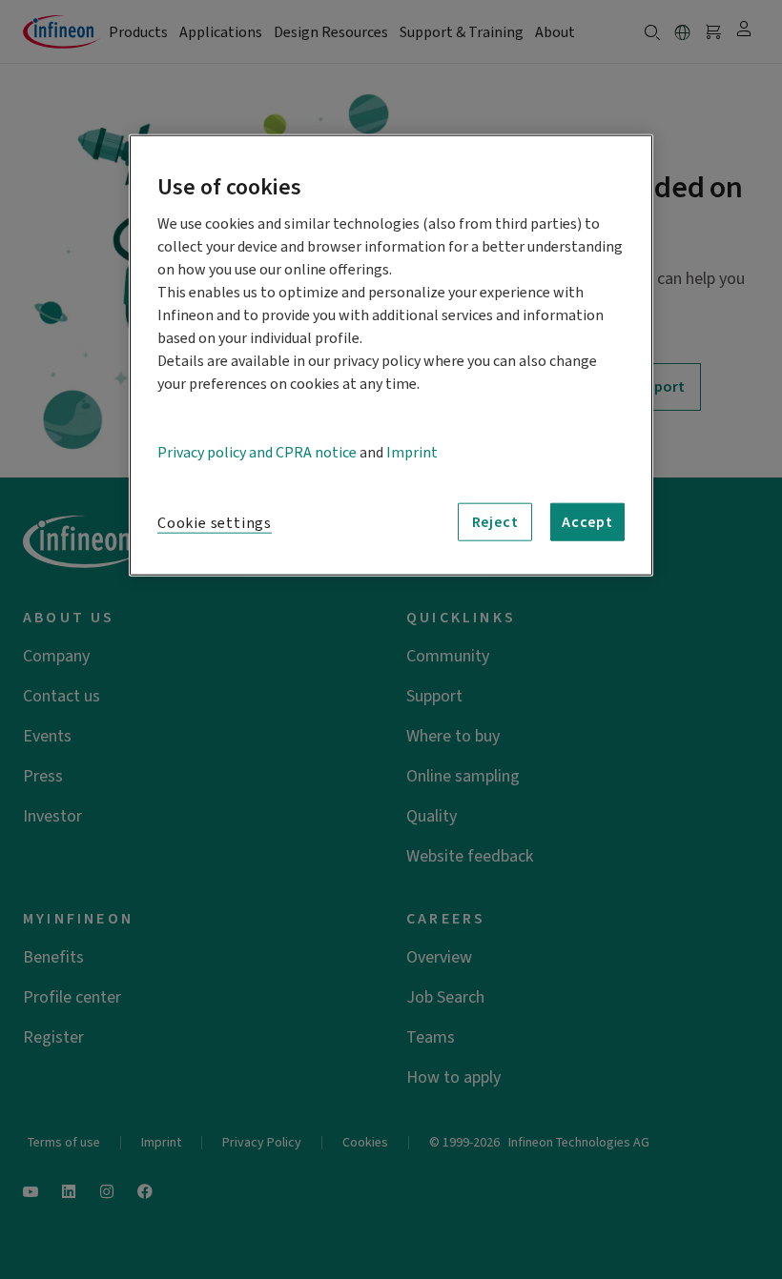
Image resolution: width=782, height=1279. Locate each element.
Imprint (412, 452)
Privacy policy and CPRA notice (257, 452)
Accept (587, 522)
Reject (495, 522)
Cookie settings (214, 523)
